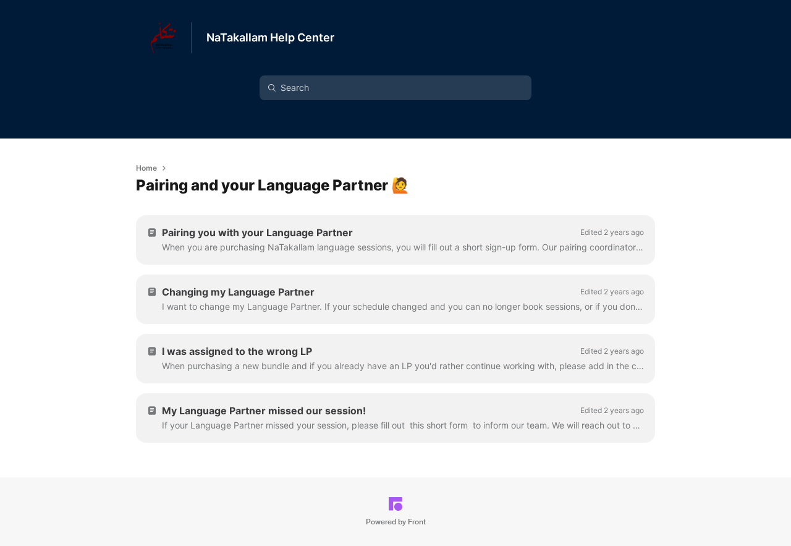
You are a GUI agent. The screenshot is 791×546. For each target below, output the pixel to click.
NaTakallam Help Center (270, 37)
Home (146, 168)
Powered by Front (396, 522)
